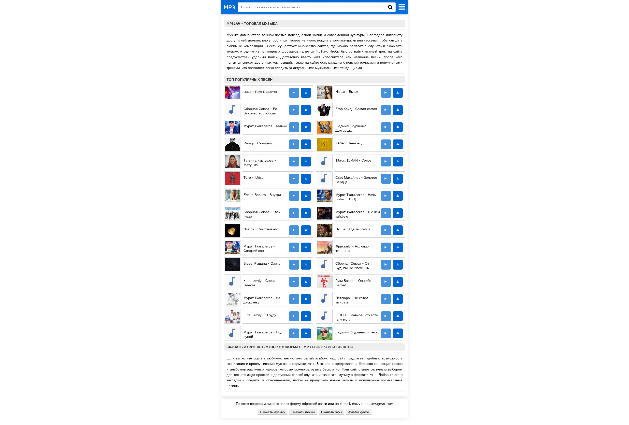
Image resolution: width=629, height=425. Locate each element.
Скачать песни (303, 412)
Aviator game (358, 412)
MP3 (229, 7)
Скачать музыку (272, 412)
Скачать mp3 (331, 412)
